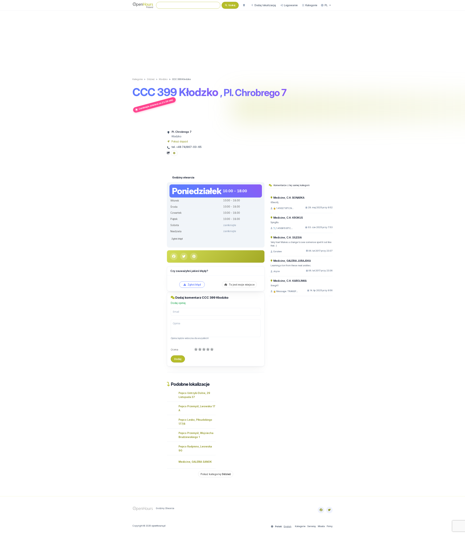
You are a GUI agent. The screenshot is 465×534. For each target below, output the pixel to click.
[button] (326, 5)
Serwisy (311, 526)
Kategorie (300, 526)
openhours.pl (158, 525)
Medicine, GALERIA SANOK (195, 461)
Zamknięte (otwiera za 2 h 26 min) (155, 104)
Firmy (330, 526)
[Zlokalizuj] (243, 5)
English (287, 526)
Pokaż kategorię (216, 474)
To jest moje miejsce (241, 284)
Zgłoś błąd (177, 238)
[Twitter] (329, 510)
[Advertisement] (232, 40)
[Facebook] (321, 510)
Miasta (321, 526)
